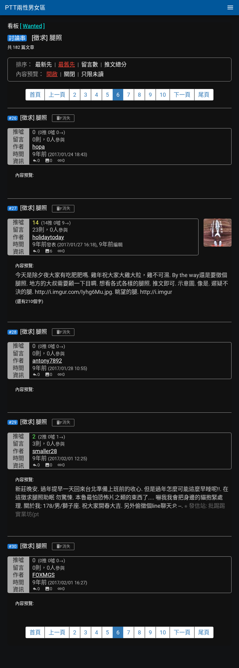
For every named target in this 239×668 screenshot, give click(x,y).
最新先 (43, 64)
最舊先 (66, 64)
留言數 (89, 64)
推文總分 (115, 64)
